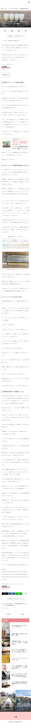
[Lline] (18, 31)
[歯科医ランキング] (6, 66)
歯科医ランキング (6, 69)
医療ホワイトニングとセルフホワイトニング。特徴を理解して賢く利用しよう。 (20, 142)
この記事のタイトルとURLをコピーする (15, 36)
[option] (8, 701)
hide (8, 74)
